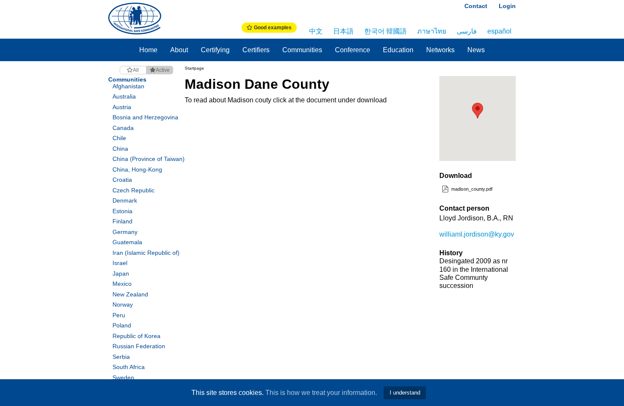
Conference (352, 50)
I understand (405, 392)
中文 (316, 31)
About (179, 50)
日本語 (343, 31)
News (476, 50)
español (499, 31)
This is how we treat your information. (321, 392)
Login (507, 6)
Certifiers (256, 50)
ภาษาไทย (431, 31)
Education (398, 50)
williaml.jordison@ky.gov (476, 234)
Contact (475, 6)
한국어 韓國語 (385, 31)
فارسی (467, 31)
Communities (302, 50)
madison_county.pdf (471, 189)
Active (163, 70)
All (136, 70)
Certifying (215, 50)
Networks (440, 50)
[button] (477, 110)
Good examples (272, 28)
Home (148, 50)
